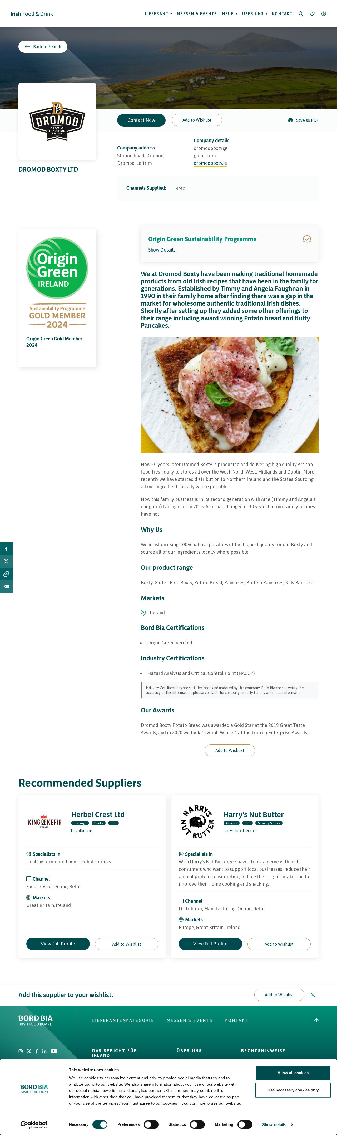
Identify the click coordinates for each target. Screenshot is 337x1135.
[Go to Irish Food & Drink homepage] (32, 14)
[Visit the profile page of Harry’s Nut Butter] (197, 821)
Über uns (253, 14)
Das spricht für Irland (114, 1053)
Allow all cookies (293, 1072)
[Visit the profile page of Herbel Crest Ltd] (44, 821)
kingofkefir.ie (81, 831)
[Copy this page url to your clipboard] (6, 574)
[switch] (151, 1124)
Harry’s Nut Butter (254, 814)
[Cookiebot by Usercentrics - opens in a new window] (34, 1125)
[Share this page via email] (6, 586)
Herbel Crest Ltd (98, 814)
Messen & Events (197, 14)
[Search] (301, 13)
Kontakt (282, 14)
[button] (197, 120)
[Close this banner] (313, 995)
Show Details (162, 250)
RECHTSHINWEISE (263, 1050)
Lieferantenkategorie (123, 1020)
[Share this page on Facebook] (6, 548)
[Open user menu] (323, 13)
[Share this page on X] (6, 561)
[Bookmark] (312, 13)
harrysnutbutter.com (240, 831)
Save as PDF (307, 120)
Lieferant (156, 14)
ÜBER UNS (189, 1050)
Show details (274, 1124)
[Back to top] (316, 1020)
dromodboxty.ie (210, 163)
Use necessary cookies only (293, 1090)
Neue (227, 14)
